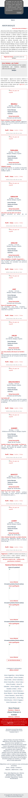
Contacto (18, 767)
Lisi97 (14, 289)
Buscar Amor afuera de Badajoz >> (19, 28)
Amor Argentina (9, 675)
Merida (9, 107)
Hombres (11, 710)
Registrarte (4, 554)
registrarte (22, 84)
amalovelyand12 (14, 382)
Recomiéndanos (14, 778)
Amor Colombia (18, 680)
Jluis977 (14, 521)
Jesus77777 (14, 474)
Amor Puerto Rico (10, 698)
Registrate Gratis (8, 56)
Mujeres (17, 710)
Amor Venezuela (11, 702)
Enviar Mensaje (12, 110)
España (19, 107)
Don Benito (9, 339)
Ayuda (20, 777)
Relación (7, 769)
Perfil (6, 130)
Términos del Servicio (11, 775)
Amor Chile (7, 680)
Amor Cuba (19, 682)
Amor (7, 767)
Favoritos (10, 113)
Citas (21, 769)
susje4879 (14, 428)
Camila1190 (14, 196)
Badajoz (14, 70)
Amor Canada (18, 677)
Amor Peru (19, 695)
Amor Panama (9, 695)
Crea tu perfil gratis (14, 586)
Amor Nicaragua (19, 693)
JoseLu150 (14, 243)
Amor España (15, 686)
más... (20, 702)
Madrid (9, 385)
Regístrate (10, 723)
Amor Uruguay (18, 700)
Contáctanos (19, 774)
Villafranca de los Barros (9, 431)
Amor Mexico (8, 693)
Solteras (17, 717)
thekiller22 (14, 150)
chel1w (14, 335)
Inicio (5, 773)
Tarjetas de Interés (12, 111)
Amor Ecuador (10, 684)
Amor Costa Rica (9, 682)
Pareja (12, 767)
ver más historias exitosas (14, 660)
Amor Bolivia (20, 675)
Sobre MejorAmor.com (13, 773)
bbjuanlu (14, 104)
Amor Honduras (18, 691)
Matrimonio (15, 769)
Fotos (11, 130)
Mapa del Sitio (14, 777)
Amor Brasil (9, 677)
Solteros (10, 717)
